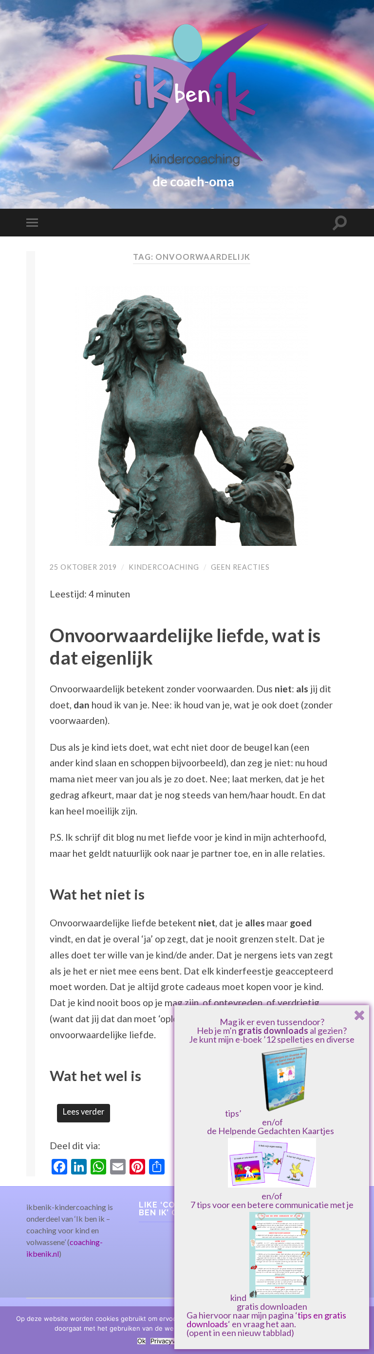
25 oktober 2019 (83, 567)
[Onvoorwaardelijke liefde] (191, 416)
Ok (141, 1341)
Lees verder (83, 1112)
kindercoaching (164, 567)
